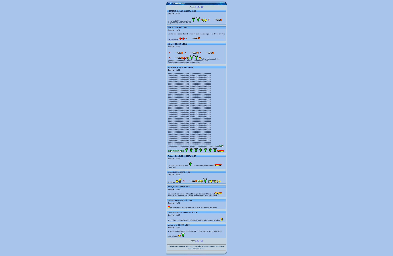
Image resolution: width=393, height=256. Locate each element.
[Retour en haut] (169, 5)
